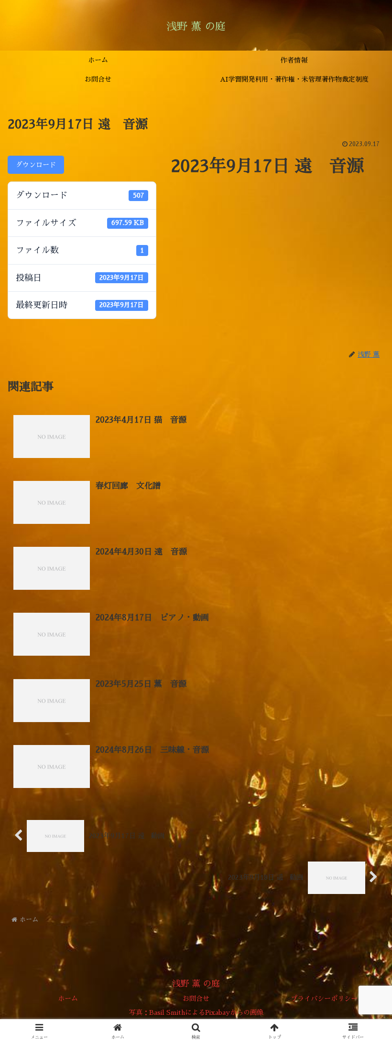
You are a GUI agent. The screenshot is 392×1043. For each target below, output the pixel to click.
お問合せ (196, 998)
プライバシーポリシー (324, 998)
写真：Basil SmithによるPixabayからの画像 (196, 1012)
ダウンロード (36, 164)
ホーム (68, 998)
